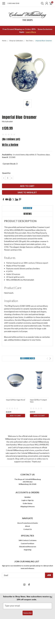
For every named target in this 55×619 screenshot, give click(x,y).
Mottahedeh (7, 121)
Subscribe (27, 613)
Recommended (27, 358)
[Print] (10, 199)
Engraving (27, 550)
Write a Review (10, 145)
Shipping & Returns (27, 506)
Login (23, 500)
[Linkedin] (16, 199)
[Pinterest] (20, 199)
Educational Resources (27, 547)
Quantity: (6, 173)
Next (50, 358)
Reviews (27, 214)
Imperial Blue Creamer (44, 41)
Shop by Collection (16, 41)
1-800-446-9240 (13, 3)
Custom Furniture (27, 543)
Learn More (31, 32)
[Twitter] (13, 199)
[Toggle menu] (3, 4)
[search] (41, 3)
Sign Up (31, 500)
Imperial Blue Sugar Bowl (15, 400)
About (27, 526)
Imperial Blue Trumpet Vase (38, 401)
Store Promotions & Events (27, 523)
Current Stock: (10, 164)
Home (4, 41)
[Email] (6, 199)
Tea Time (29, 41)
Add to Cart (15, 416)
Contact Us (27, 529)
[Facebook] (3, 199)
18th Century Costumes (27, 540)
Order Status (27, 503)
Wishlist (27, 497)
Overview (27, 208)
